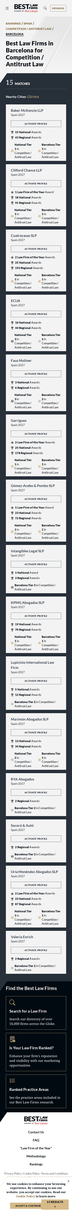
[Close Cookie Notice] (66, 1181)
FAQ (36, 1140)
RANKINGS (13, 23)
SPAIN (28, 23)
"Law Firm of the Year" (36, 1148)
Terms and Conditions (54, 1173)
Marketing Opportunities (36, 1052)
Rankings (36, 1164)
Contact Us (36, 1132)
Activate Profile (36, 123)
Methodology (36, 1156)
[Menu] (7, 8)
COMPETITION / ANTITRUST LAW (29, 29)
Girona (33, 96)
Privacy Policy (12, 1173)
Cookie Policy (31, 1173)
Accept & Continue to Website (36, 1205)
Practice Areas (36, 1091)
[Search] (45, 8)
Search (36, 1013)
